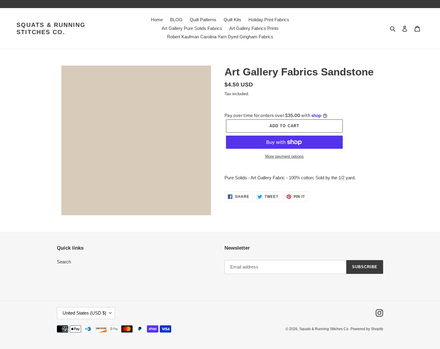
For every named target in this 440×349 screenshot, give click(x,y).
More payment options (284, 156)
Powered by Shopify (367, 329)
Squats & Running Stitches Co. (51, 28)
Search (64, 261)
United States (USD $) (84, 312)
